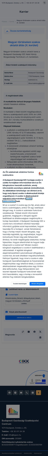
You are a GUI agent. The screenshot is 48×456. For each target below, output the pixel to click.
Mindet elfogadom (37, 283)
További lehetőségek (20, 283)
